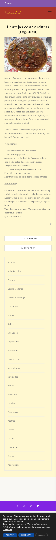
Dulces (11, 324)
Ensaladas (13, 350)
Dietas (11, 315)
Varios (11, 456)
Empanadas (13, 341)
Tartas (11, 438)
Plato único (13, 412)
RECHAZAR (26, 535)
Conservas (13, 306)
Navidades (13, 376)
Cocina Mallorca (15, 288)
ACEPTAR (10, 535)
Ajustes (42, 535)
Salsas (11, 429)
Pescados (12, 394)
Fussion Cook (14, 359)
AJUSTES (7, 529)
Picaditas (12, 403)
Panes (11, 385)
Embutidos (13, 332)
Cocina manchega (16, 297)
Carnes (11, 280)
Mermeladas (14, 368)
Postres (11, 420)
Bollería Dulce (14, 271)
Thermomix (13, 447)
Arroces (11, 262)
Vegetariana (14, 464)
